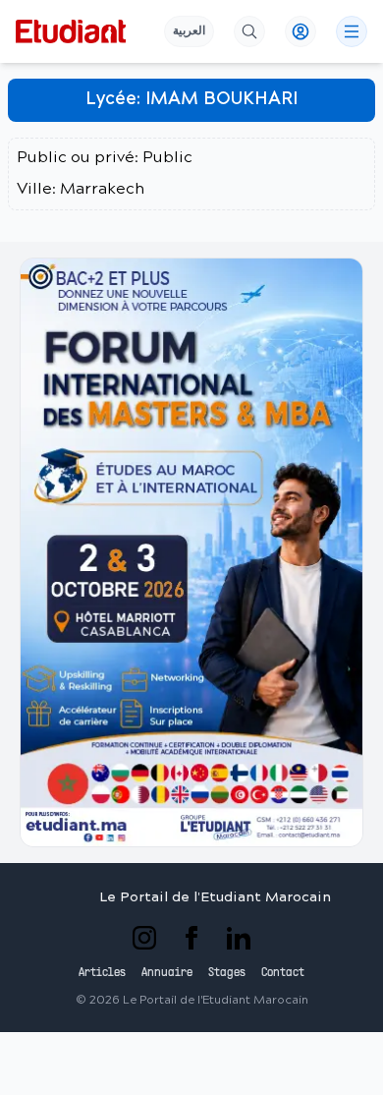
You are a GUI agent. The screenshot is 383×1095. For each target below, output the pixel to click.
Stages (227, 973)
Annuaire (166, 973)
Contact (282, 973)
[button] (191, 552)
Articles (102, 973)
